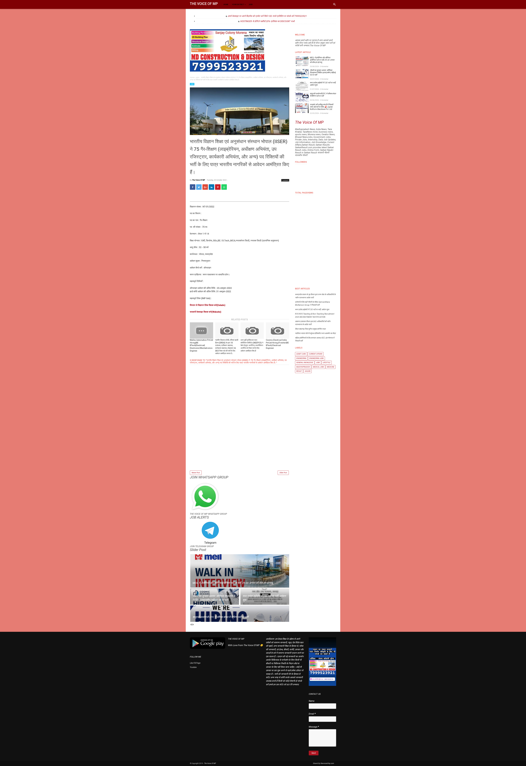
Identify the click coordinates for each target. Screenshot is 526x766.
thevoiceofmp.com (327, 763)
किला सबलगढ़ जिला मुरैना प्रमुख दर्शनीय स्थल (310, 329)
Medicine (330, 367)
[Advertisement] (239, 451)
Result (299, 371)
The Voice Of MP (204, 4)
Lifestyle (326, 363)
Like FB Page (195, 663)
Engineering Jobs (316, 358)
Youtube (193, 667)
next (193, 624)
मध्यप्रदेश (307, 371)
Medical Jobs (318, 367)
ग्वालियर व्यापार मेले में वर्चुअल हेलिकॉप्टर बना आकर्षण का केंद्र (315, 333)
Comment (285, 180)
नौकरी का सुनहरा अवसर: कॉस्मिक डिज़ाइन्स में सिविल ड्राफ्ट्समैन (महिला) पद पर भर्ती (323, 72)
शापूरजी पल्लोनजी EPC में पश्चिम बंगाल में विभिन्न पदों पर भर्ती (323, 94)
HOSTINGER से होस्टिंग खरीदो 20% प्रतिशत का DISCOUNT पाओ (267, 21)
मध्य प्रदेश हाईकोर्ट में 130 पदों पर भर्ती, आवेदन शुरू (323, 84)
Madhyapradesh (303, 367)
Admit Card (301, 354)
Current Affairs (315, 354)
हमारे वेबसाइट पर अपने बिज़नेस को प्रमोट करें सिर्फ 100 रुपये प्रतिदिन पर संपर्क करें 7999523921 (267, 16)
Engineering (301, 358)
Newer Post (196, 473)
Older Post (283, 473)
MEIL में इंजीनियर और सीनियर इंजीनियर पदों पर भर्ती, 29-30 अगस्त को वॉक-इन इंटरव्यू (322, 60)
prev (191, 624)
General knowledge (304, 363)
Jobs (192, 84)
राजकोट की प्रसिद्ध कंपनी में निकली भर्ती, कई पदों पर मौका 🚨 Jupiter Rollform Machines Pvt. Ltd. (321, 106)
